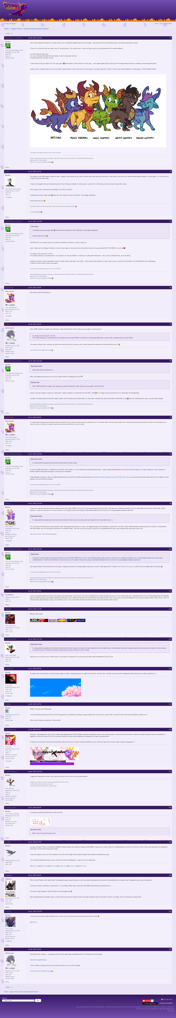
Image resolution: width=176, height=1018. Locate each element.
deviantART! (37, 212)
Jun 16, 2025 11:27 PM (35, 639)
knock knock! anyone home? (36, 29)
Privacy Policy (171, 1010)
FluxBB (169, 1003)
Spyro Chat (16, 29)
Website (9, 197)
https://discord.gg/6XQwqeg (38, 960)
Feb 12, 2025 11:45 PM (35, 503)
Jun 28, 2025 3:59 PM (34, 704)
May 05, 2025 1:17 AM (34, 609)
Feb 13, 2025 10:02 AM (35, 549)
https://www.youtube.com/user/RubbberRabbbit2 (43, 534)
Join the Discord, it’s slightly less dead (40, 350)
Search (23, 20)
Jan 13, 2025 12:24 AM (35, 221)
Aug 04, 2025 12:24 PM (35, 771)
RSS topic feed (167, 999)
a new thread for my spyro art (125, 566)
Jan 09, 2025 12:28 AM (35, 38)
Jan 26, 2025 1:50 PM (34, 324)
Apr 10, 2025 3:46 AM (34, 591)
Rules (14, 20)
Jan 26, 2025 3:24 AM (34, 287)
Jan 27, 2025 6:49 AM (34, 417)
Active (161, 23)
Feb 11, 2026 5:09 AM (34, 875)
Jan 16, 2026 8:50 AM (34, 807)
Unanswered (168, 23)
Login (40, 20)
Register (31, 20)
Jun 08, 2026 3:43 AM (34, 949)
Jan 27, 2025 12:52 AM (35, 361)
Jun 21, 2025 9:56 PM (34, 668)
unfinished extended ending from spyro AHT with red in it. (109, 477)
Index (6, 20)
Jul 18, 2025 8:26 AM (34, 729)
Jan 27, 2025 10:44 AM (35, 454)
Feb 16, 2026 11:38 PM (35, 911)
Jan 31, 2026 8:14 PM (34, 842)
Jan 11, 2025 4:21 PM (34, 171)
